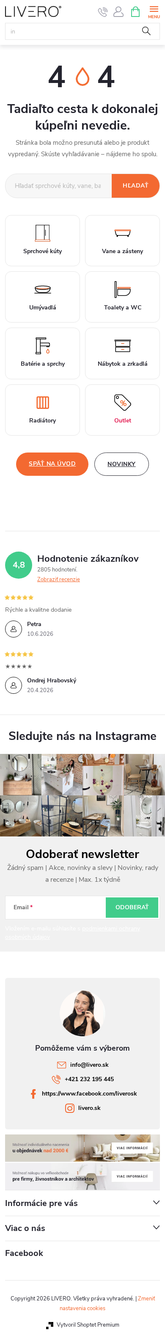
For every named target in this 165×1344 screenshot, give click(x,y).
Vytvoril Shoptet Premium (88, 1325)
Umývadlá (42, 308)
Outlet (122, 421)
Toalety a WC (122, 308)
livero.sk (89, 1108)
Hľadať (146, 31)
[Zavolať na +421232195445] (103, 11)
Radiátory (42, 421)
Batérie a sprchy (43, 364)
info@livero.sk (89, 1065)
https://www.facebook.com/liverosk (89, 1094)
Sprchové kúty (42, 251)
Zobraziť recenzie (58, 579)
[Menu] (154, 11)
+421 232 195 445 (89, 1079)
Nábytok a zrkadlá (123, 364)
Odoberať (132, 907)
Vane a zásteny (122, 251)
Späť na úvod (52, 464)
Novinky (121, 464)
